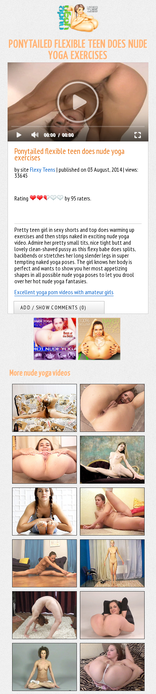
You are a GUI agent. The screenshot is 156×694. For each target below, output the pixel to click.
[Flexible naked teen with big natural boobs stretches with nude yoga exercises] (44, 481)
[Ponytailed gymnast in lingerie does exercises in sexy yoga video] (44, 429)
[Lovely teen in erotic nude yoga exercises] (112, 688)
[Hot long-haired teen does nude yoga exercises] (112, 637)
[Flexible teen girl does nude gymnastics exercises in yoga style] (112, 429)
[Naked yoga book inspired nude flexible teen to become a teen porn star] (112, 533)
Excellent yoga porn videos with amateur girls (64, 292)
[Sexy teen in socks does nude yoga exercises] (44, 688)
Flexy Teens (42, 169)
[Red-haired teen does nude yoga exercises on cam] (44, 637)
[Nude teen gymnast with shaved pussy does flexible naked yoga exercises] (112, 481)
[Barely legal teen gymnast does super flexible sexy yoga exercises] (44, 533)
